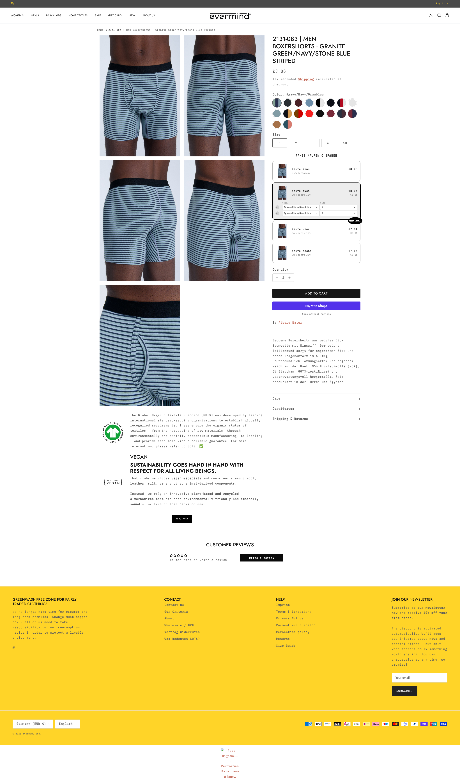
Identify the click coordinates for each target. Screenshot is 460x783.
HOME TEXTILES (78, 15)
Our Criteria (176, 611)
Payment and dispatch (296, 625)
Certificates (283, 408)
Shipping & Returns (290, 419)
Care (276, 398)
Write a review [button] (261, 557)
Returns (283, 639)
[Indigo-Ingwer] (287, 113)
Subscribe (404, 691)
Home (100, 30)
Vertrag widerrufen (182, 632)
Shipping (306, 79)
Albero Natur (290, 322)
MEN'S (35, 15)
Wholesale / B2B (179, 625)
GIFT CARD (114, 15)
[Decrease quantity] (276, 278)
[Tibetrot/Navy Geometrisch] (341, 113)
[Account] (430, 15)
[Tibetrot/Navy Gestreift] (352, 113)
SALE (98, 15)
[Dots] (320, 102)
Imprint (283, 605)
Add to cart (316, 293)
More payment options (316, 314)
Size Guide (286, 645)
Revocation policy (293, 632)
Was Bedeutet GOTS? (182, 639)
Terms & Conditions (294, 611)
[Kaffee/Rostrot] (298, 113)
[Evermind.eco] (230, 15)
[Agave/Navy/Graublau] (276, 102)
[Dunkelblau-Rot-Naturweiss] (341, 102)
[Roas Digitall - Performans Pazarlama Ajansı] (230, 763)
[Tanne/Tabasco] (287, 124)
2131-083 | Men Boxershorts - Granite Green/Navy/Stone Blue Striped (161, 30)
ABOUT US (148, 15)
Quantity (280, 269)
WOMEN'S (17, 15)
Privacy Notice (290, 618)
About (169, 618)
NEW (132, 15)
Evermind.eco (31, 733)
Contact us (174, 605)
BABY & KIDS (53, 15)
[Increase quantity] (290, 278)
